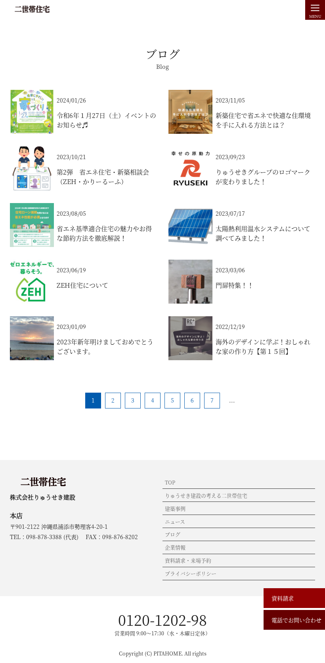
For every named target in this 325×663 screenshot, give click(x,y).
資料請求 (282, 598)
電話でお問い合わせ (296, 620)
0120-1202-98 (162, 619)
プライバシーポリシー (190, 573)
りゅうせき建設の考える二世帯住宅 (206, 495)
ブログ (172, 534)
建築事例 (175, 508)
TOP (170, 482)
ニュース (175, 521)
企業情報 (175, 547)
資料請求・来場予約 (188, 560)
